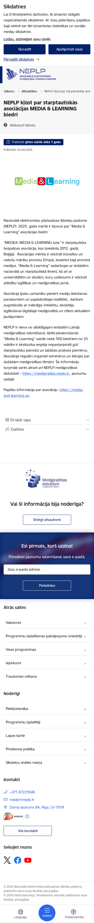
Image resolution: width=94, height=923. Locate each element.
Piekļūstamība (17, 708)
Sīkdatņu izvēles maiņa (24, 762)
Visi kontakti (28, 830)
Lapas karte (15, 735)
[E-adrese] (13, 816)
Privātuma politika (20, 749)
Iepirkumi (13, 663)
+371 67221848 (22, 792)
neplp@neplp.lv (22, 799)
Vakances (13, 622)
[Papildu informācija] (27, 816)
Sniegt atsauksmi (47, 519)
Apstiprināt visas (69, 49)
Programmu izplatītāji (23, 722)
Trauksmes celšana (21, 676)
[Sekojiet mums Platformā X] (7, 860)
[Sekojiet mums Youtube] (28, 860)
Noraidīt (24, 49)
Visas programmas (21, 649)
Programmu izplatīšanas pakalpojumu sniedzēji (44, 636)
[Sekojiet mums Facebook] (17, 860)
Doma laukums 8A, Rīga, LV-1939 (37, 807)
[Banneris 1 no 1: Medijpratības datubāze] (47, 478)
